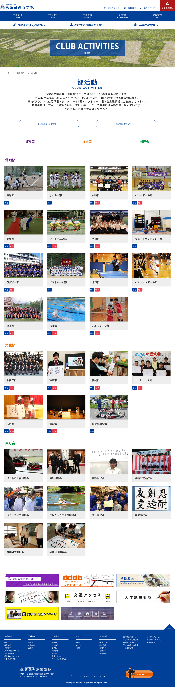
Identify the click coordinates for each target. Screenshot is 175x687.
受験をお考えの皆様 (130, 645)
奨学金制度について (11, 650)
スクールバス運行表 (59, 659)
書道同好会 (141, 515)
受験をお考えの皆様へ (31, 25)
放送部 (10, 423)
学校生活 (87, 16)
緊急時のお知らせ (129, 637)
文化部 (87, 141)
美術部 (96, 380)
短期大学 (102, 648)
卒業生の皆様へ (148, 25)
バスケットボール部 (146, 282)
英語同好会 (98, 478)
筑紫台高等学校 (18, 6)
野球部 (10, 195)
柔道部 (10, 238)
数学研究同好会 (15, 552)
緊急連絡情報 (167, 8)
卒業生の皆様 (128, 648)
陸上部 (10, 325)
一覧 (6, 642)
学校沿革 (7, 648)
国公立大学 (103, 642)
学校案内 (17, 16)
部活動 (122, 16)
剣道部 (96, 195)
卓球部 (96, 282)
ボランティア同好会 (18, 515)
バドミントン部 (100, 325)
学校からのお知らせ (130, 639)
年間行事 (55, 650)
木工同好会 (98, 515)
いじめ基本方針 (10, 659)
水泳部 (53, 325)
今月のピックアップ (154, 639)
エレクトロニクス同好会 (63, 515)
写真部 (53, 380)
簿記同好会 (55, 478)
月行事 (54, 653)
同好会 (144, 141)
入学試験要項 (9, 653)
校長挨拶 (7, 645)
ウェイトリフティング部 (148, 238)
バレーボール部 (143, 195)
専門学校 (102, 650)
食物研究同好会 (143, 478)
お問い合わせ (99, 676)
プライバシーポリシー (79, 676)
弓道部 (96, 238)
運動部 (30, 141)
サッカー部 (55, 195)
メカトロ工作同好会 (18, 478)
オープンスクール (153, 637)
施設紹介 (55, 642)
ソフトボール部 (58, 282)
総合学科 (31, 645)
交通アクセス (113, 8)
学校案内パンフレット (12, 656)
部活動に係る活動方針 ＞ (49, 123)
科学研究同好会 (58, 552)
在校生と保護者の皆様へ (90, 25)
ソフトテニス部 (58, 238)
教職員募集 (151, 642)
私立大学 (102, 645)
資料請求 (132, 8)
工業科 (30, 648)
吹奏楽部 (12, 380)
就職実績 (102, 653)
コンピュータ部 (143, 380)
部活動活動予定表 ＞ (125, 123)
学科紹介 (52, 16)
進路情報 (157, 16)
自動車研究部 (99, 423)
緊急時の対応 (149, 8)
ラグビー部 (13, 282)
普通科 (30, 642)
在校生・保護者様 (129, 642)
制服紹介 (55, 645)
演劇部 (53, 423)
